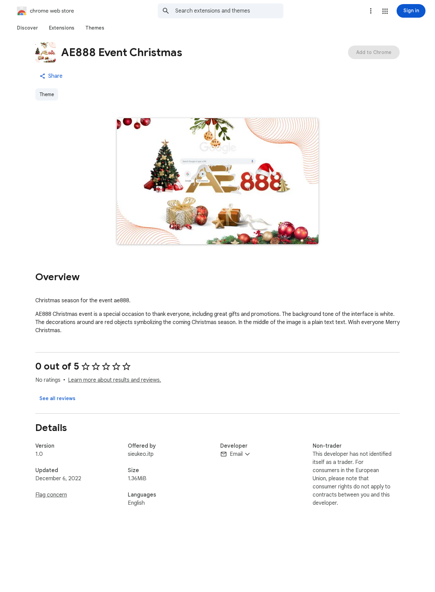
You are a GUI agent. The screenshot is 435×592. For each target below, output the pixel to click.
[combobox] (229, 11)
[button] (385, 11)
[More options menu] (371, 11)
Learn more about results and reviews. (114, 380)
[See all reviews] (57, 398)
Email (236, 454)
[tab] (28, 28)
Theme (46, 94)
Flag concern (51, 494)
